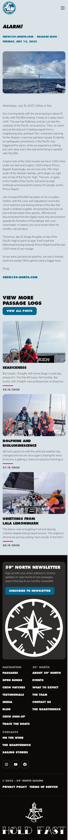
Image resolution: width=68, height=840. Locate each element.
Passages (10, 673)
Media (7, 702)
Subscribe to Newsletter (30, 591)
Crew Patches (13, 687)
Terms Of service (44, 787)
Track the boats (16, 724)
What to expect (45, 687)
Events (38, 680)
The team (39, 695)
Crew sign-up (13, 716)
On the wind (12, 738)
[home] (9, 8)
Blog (6, 709)
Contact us (41, 702)
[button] (63, 8)
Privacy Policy (14, 787)
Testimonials (13, 695)
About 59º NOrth (46, 673)
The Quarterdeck (46, 709)
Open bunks (12, 680)
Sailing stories (15, 752)
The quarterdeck (16, 745)
